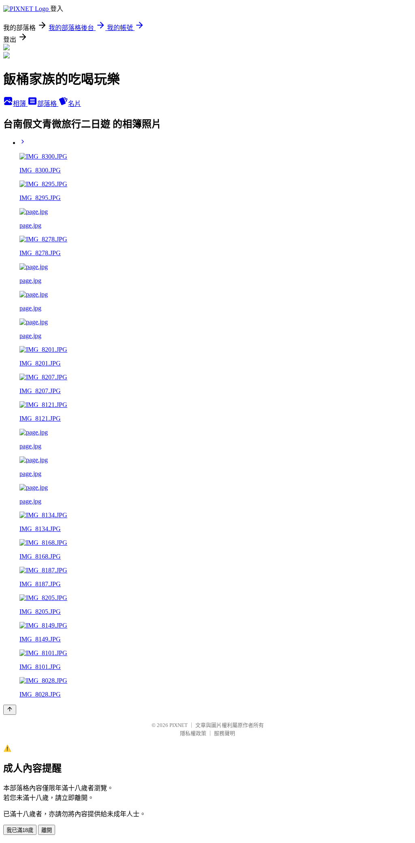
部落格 (47, 103)
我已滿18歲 (19, 830)
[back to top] (9, 710)
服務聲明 (224, 733)
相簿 (20, 103)
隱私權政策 (193, 733)
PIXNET (178, 725)
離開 (46, 830)
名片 (74, 103)
